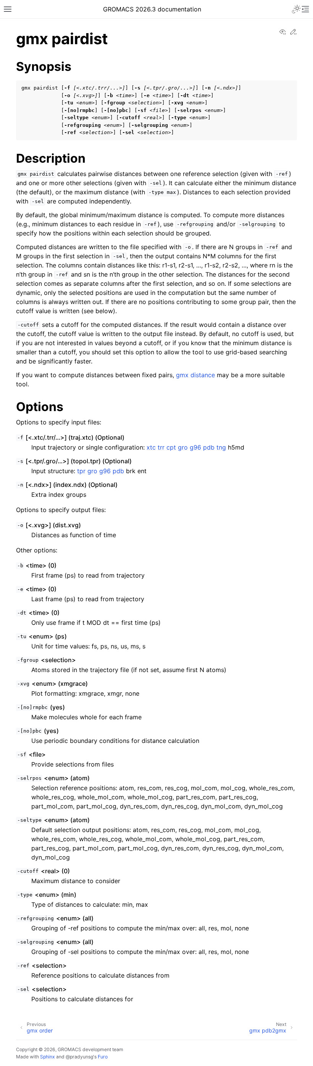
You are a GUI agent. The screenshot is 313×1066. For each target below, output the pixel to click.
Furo (103, 1057)
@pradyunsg (79, 1057)
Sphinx (47, 1057)
